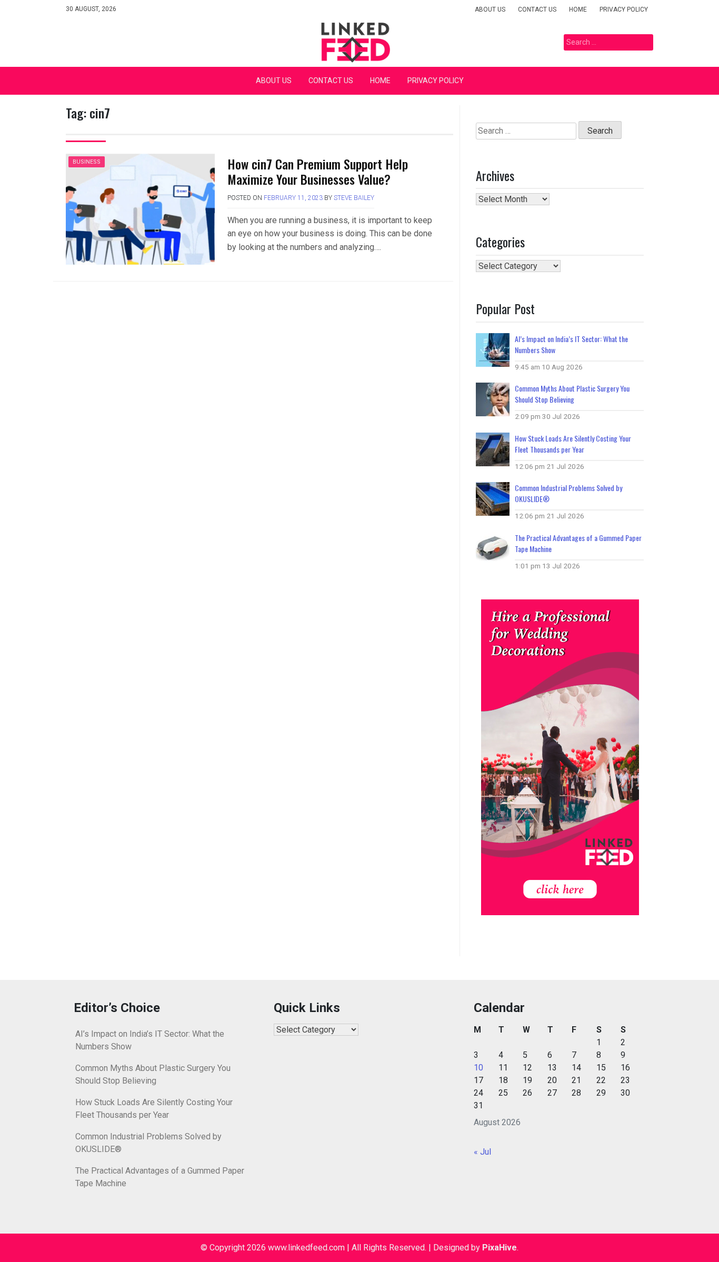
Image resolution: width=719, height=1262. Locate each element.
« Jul (482, 1152)
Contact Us (537, 9)
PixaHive (499, 1248)
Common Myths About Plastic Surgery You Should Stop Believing (572, 394)
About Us (490, 9)
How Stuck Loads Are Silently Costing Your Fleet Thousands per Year (573, 444)
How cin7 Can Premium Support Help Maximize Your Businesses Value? (317, 171)
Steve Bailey (354, 198)
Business (87, 161)
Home (578, 9)
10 (478, 1068)
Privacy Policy (624, 9)
